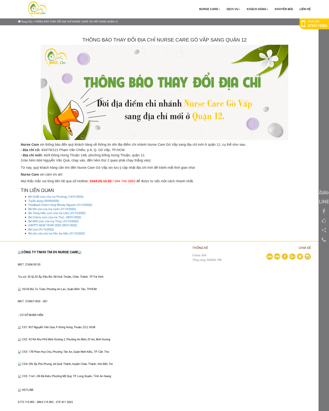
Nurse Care (208, 9)
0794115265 (317, 25)
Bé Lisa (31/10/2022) (41, 229)
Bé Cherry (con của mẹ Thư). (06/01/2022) (54, 217)
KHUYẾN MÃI (284, 9)
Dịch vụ (232, 9)
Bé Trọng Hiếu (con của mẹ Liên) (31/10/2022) (57, 213)
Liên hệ (305, 9)
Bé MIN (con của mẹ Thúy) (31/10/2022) (53, 221)
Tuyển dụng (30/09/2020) (43, 201)
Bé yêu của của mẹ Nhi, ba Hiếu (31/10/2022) (56, 233)
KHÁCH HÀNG (256, 9)
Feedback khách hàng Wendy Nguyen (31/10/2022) (60, 205)
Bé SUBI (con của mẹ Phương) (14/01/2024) (56, 196)
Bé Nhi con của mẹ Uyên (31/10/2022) (52, 209)
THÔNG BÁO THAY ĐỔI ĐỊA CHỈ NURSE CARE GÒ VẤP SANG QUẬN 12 (76, 21)
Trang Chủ (26, 21)
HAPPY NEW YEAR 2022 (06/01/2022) (52, 225)
